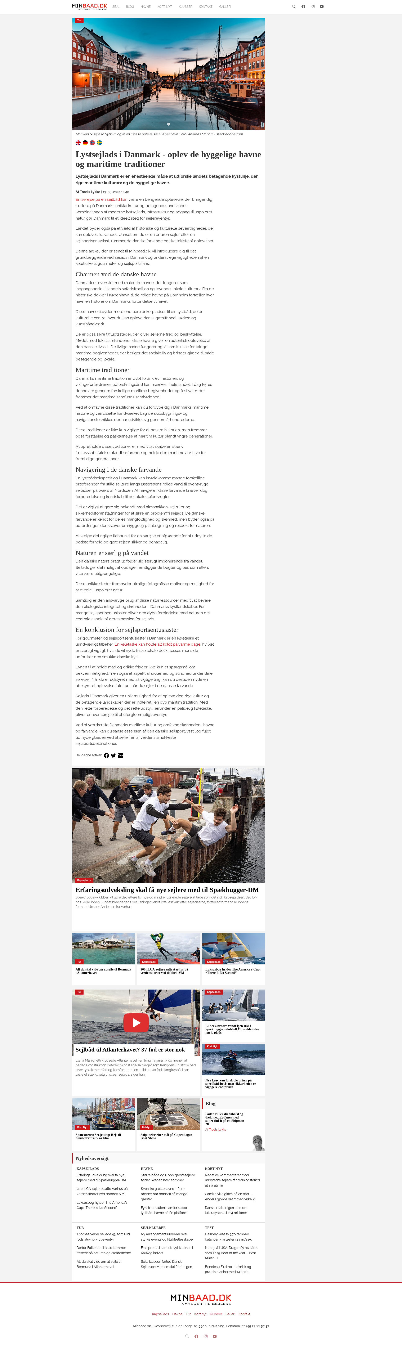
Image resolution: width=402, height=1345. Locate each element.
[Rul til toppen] (396, 1339)
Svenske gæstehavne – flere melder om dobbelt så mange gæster (164, 1194)
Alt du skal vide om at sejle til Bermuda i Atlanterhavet (103, 971)
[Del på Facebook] (106, 755)
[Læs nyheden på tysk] (85, 143)
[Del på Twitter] (113, 755)
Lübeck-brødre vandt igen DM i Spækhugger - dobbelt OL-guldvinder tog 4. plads (232, 1029)
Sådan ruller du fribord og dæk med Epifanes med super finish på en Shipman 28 (224, 1119)
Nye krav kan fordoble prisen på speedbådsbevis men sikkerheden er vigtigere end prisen (230, 1084)
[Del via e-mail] (120, 755)
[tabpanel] (168, 77)
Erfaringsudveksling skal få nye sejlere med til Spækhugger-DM (167, 889)
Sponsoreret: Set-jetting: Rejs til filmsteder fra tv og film (98, 1136)
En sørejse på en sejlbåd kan (102, 199)
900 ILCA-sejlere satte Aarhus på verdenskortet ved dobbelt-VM (164, 971)
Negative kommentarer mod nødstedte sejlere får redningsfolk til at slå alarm (232, 1180)
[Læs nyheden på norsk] (92, 143)
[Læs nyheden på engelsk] (78, 143)
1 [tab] (168, 124)
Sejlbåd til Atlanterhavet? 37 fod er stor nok (130, 1049)
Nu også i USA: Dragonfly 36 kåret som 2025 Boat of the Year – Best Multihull (231, 1253)
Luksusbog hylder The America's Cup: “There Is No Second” (233, 971)
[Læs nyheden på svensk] (99, 143)
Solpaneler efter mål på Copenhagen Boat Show (166, 1136)
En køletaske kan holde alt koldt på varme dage (157, 644)
